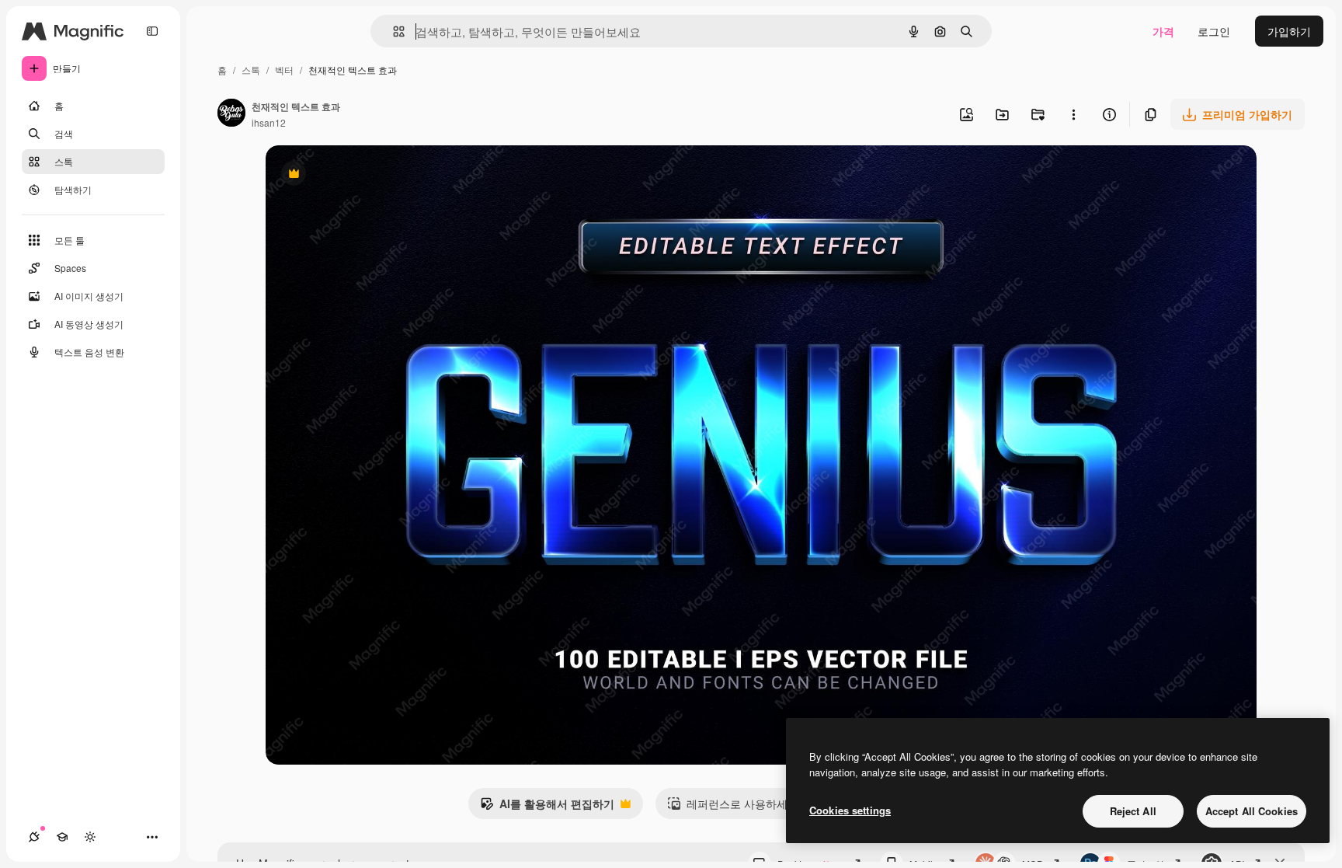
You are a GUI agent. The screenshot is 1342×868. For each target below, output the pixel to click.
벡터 (284, 69)
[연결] (34, 836)
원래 (355, 175)
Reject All (1133, 811)
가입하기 (1289, 31)
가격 (1163, 31)
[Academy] (62, 836)
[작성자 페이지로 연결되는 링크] (231, 114)
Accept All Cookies (1251, 811)
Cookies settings (850, 810)
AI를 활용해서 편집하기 (547, 807)
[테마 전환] (90, 836)
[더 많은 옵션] (1073, 114)
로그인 (1214, 31)
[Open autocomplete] (392, 31)
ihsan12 (269, 122)
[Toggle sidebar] (152, 31)
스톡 (251, 69)
